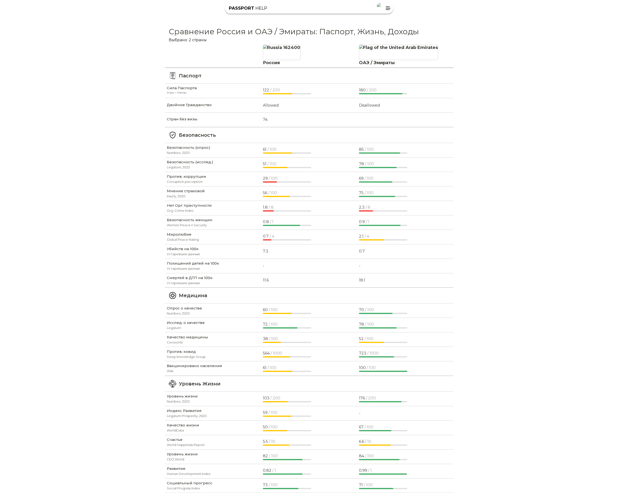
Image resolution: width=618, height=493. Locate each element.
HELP (248, 8)
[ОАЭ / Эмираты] (398, 47)
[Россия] (282, 47)
